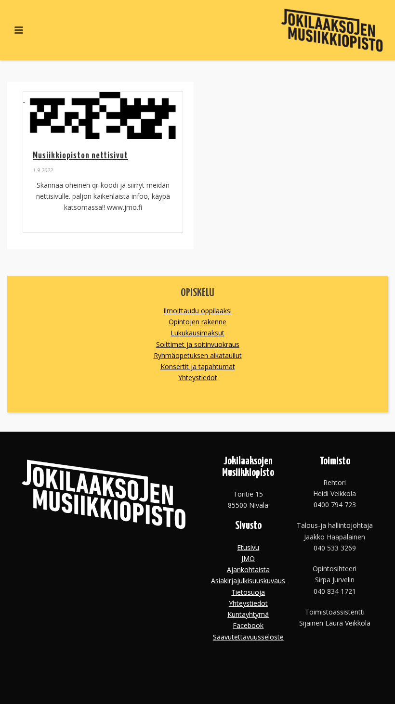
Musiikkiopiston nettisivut (80, 155)
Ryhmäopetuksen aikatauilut (198, 355)
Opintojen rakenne (197, 321)
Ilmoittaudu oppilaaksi (197, 310)
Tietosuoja (248, 592)
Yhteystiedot (197, 377)
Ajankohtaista (248, 569)
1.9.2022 (43, 170)
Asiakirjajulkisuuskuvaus (248, 580)
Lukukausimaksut (197, 332)
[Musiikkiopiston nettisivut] (103, 115)
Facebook (248, 625)
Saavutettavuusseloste (248, 636)
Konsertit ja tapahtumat (197, 366)
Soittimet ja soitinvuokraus (197, 344)
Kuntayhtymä (248, 614)
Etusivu (248, 547)
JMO (248, 558)
